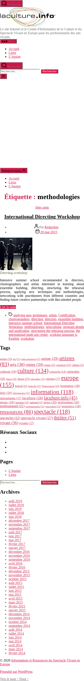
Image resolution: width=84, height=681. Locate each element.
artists (53, 315)
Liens (12, 53)
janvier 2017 (17, 548)
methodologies (34, 327)
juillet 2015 (16, 587)
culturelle (57, 371)
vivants (26, 423)
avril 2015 (15, 598)
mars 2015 (16, 602)
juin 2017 (15, 536)
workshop (27, 338)
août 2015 (15, 583)
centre (34, 364)
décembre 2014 (19, 614)
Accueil (14, 49)
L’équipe (15, 56)
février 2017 (17, 544)
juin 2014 (15, 637)
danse (24, 378)
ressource (71, 406)
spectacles (10, 418)
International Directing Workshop (42, 216)
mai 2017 (15, 540)
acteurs (6, 359)
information (52, 391)
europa (53, 378)
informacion (21, 393)
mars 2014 (16, 649)
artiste (49, 358)
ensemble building (70, 319)
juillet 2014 (16, 633)
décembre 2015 (19, 571)
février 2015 (17, 606)
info (6, 392)
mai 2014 (15, 641)
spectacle (52, 411)
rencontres (53, 406)
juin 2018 (15, 516)
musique (22, 402)
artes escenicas (30, 359)
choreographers (19, 319)
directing (37, 319)
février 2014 (17, 653)
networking (53, 327)
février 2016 (17, 567)
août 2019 (15, 501)
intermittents (10, 398)
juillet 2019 (16, 505)
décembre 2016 (19, 552)
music (7, 402)
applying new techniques (30, 315)
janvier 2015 (17, 610)
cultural (8, 371)
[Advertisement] (42, 123)
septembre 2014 (19, 626)
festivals (34, 386)
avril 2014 (15, 645)
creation (63, 365)
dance (11, 379)
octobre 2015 (17, 579)
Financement (50, 386)
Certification (66, 315)
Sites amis (42, 207)
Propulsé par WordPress (16, 671)
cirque (49, 365)
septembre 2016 (19, 559)
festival (21, 386)
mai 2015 (15, 594)
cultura (78, 365)
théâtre (65, 417)
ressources (16, 412)
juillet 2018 (16, 513)
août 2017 (15, 532)
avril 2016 (15, 563)
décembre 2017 (19, 520)
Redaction (51, 227)
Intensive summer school (25, 323)
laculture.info (60, 397)
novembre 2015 (19, 575)
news (50, 402)
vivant (9, 422)
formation (70, 386)
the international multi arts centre (44, 332)
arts (17, 364)
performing (68, 402)
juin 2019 (15, 509)
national (36, 402)
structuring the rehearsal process (52, 331)
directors (50, 319)
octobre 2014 (17, 622)
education (38, 379)
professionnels (35, 406)
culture (32, 370)
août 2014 (15, 629)
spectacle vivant (37, 418)
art (16, 359)
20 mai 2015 (48, 232)
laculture (32, 398)
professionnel (12, 406)
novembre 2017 (19, 524)
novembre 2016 (19, 555)
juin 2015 (15, 590)
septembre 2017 (19, 528)
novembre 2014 (19, 618)
